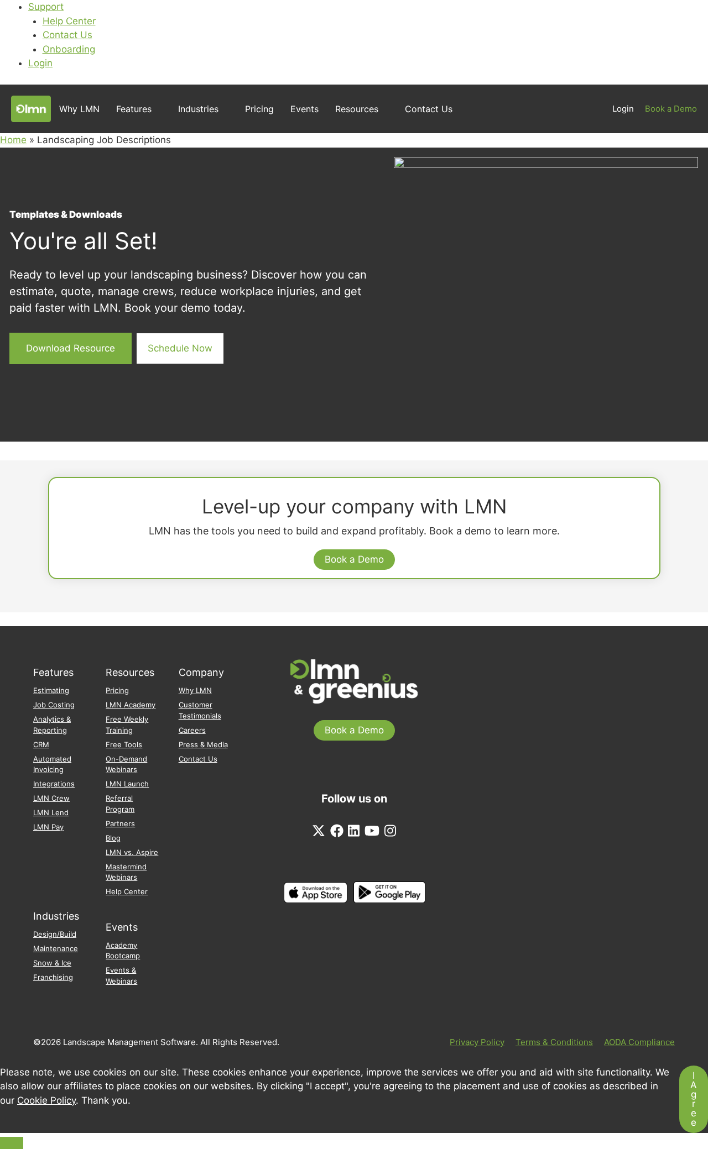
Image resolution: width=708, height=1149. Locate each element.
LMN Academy (130, 704)
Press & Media (203, 744)
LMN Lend (51, 812)
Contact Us (67, 34)
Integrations (54, 783)
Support (46, 6)
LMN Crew (51, 798)
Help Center (69, 21)
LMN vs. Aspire (132, 852)
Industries (198, 108)
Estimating (51, 690)
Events (304, 108)
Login (40, 63)
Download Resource (70, 348)
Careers (192, 730)
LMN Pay (48, 826)
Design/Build (54, 934)
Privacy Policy (477, 1042)
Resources (356, 108)
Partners (120, 823)
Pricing (259, 108)
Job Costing (54, 704)
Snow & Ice (52, 962)
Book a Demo (671, 108)
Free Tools (124, 744)
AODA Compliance (639, 1042)
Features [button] (134, 108)
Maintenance (55, 948)
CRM (41, 744)
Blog (113, 837)
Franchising (53, 977)
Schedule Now (180, 348)
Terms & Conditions (554, 1042)
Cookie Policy (46, 1100)
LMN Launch (127, 783)
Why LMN (79, 108)
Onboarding (69, 49)
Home (13, 139)
